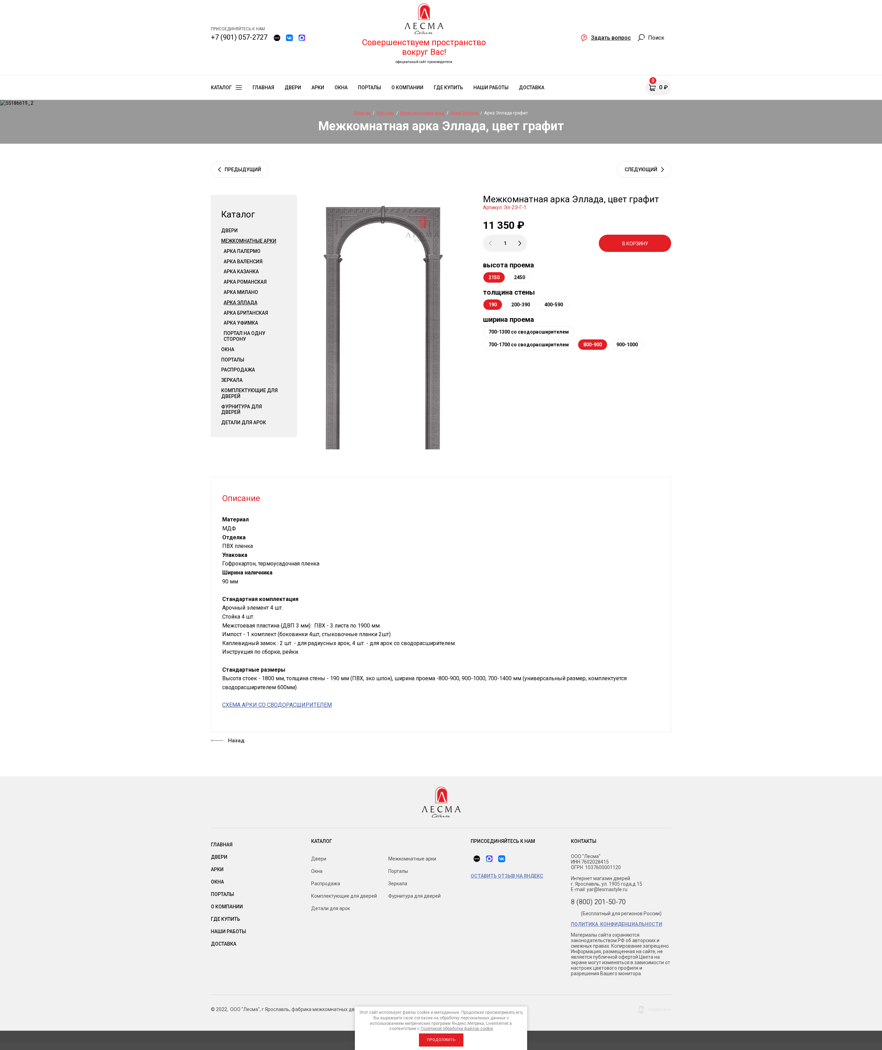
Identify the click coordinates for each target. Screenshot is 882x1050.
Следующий (641, 169)
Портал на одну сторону (244, 336)
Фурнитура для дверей (241, 409)
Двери (229, 230)
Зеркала (232, 380)
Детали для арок (243, 422)
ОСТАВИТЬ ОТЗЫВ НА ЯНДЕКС (507, 876)
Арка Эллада (240, 302)
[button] (606, 37)
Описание (241, 498)
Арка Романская (245, 282)
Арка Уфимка (241, 323)
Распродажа (238, 370)
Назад (236, 740)
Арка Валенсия (243, 261)
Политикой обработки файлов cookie (457, 1028)
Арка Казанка (241, 271)
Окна (227, 349)
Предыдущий (243, 169)
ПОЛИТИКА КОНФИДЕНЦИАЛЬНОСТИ (616, 924)
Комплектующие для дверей (249, 393)
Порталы (232, 360)
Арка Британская (246, 313)
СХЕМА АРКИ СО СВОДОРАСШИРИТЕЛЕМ (277, 705)
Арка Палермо (242, 251)
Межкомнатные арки (248, 241)
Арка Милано (241, 292)
